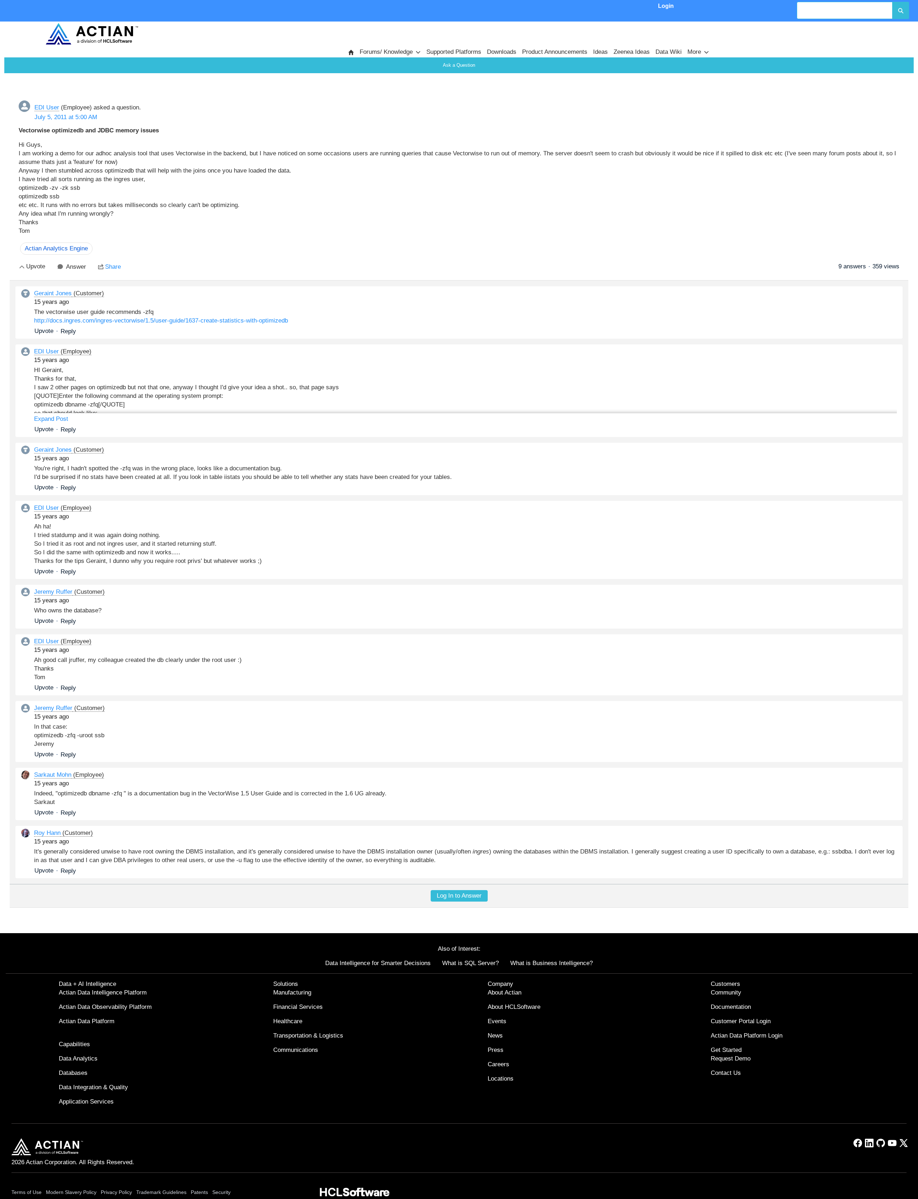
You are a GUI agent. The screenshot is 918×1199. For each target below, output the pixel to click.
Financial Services (298, 1006)
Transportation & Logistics (308, 1035)
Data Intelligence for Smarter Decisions (378, 963)
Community (726, 992)
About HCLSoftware (514, 1006)
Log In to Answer (459, 895)
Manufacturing (292, 992)
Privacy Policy (116, 1192)
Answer (76, 266)
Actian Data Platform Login (746, 1035)
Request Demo (731, 1058)
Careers (498, 1064)
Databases (73, 1072)
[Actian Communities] (92, 33)
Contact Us (726, 1072)
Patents (199, 1192)
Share (113, 267)
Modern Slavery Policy (71, 1192)
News (495, 1035)
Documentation (731, 1006)
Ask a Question (459, 65)
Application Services (86, 1101)
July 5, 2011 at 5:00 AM (65, 117)
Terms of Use (26, 1192)
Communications (295, 1050)
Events (497, 1021)
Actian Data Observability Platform (105, 1006)
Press (495, 1050)
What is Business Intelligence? (551, 963)
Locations (501, 1078)
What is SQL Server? (470, 963)
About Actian (504, 992)
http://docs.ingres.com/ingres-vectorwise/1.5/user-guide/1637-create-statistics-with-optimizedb (161, 320)
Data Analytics (78, 1058)
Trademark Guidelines (161, 1192)
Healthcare (287, 1021)
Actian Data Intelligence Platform (103, 992)
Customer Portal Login (741, 1021)
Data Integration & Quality (93, 1087)
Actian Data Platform (86, 1021)
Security (221, 1192)
